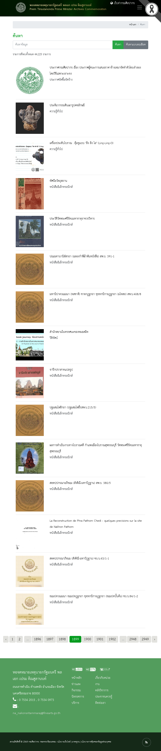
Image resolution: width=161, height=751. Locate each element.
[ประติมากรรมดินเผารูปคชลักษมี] (30, 118)
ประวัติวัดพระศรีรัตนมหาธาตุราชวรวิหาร (72, 219)
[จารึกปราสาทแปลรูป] (30, 382)
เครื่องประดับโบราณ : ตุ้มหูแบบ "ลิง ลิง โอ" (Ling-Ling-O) (81, 143)
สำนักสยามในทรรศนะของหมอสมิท (69, 332)
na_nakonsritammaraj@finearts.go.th (36, 713)
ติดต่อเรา (100, 703)
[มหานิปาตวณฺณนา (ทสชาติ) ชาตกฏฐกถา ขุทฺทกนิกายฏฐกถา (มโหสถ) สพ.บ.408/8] (30, 307)
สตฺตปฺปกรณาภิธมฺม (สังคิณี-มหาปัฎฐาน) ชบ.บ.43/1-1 (79, 558)
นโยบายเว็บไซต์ (64, 742)
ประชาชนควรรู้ (103, 697)
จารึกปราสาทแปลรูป (61, 370)
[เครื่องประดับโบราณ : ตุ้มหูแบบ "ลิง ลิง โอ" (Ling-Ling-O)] (30, 156)
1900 (87, 639)
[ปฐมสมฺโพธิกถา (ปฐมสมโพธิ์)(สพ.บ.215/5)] (30, 420)
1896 (37, 639)
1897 (49, 639)
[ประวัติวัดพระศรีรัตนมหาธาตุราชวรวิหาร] (30, 231)
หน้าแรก (132, 25)
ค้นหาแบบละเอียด (136, 44)
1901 (99, 639)
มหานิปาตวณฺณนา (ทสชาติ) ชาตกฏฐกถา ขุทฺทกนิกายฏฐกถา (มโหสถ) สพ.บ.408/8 (95, 294)
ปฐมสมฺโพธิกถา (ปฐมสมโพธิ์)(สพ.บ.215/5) (73, 407)
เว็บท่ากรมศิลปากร (124, 3)
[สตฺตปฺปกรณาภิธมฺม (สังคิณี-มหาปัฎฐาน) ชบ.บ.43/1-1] (30, 571)
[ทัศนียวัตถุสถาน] (30, 193)
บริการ (75, 703)
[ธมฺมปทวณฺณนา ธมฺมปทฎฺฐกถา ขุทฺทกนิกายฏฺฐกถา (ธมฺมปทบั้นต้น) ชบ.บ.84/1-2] (30, 609)
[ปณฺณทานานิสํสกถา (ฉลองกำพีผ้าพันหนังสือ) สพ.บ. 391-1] (30, 269)
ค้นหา (118, 44)
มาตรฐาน (76, 742)
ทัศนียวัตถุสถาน (58, 181)
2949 (145, 639)
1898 (62, 639)
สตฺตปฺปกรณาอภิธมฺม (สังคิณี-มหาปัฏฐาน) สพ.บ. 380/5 (80, 483)
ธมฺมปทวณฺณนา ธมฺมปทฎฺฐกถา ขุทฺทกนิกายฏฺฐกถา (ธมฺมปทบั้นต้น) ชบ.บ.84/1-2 (94, 596)
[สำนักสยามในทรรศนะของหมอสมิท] (30, 344)
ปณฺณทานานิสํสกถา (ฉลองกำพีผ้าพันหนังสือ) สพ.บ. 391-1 (82, 256)
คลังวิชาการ (101, 690)
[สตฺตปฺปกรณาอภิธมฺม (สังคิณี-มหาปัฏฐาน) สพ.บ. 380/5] (30, 495)
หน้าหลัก (76, 678)
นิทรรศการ (78, 697)
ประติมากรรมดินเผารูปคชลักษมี (67, 105)
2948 (132, 639)
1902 (112, 639)
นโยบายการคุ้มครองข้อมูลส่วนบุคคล (96, 742)
